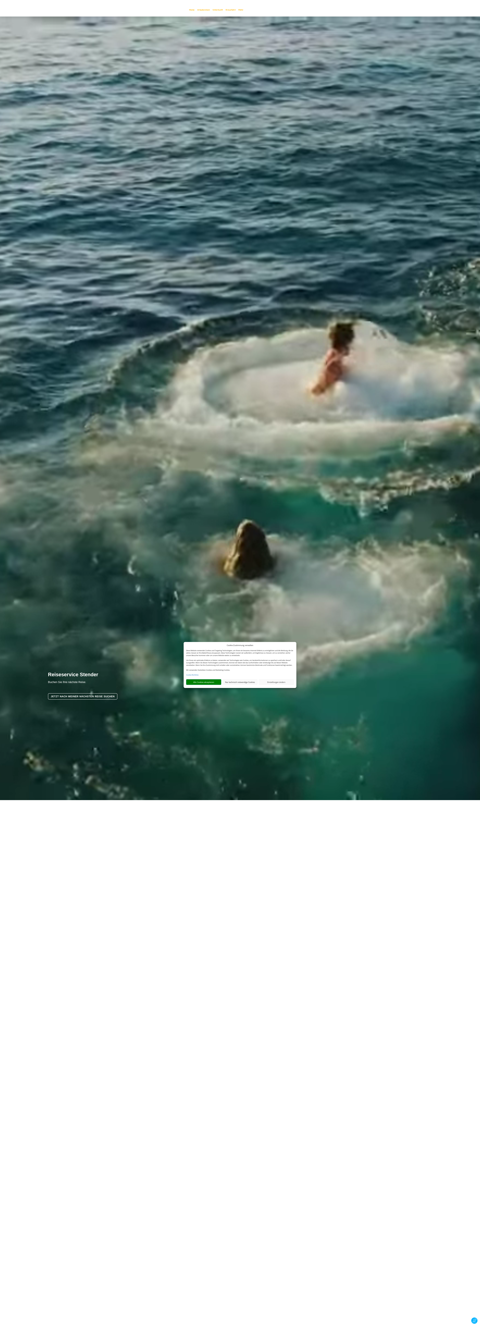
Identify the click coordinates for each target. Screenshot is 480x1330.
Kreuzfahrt (231, 10)
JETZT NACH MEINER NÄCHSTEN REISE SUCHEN (83, 696)
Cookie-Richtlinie (192, 675)
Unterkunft (218, 10)
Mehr (240, 10)
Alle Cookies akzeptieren (203, 682)
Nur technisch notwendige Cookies (240, 682)
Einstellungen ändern (276, 682)
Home (191, 10)
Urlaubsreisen (203, 10)
